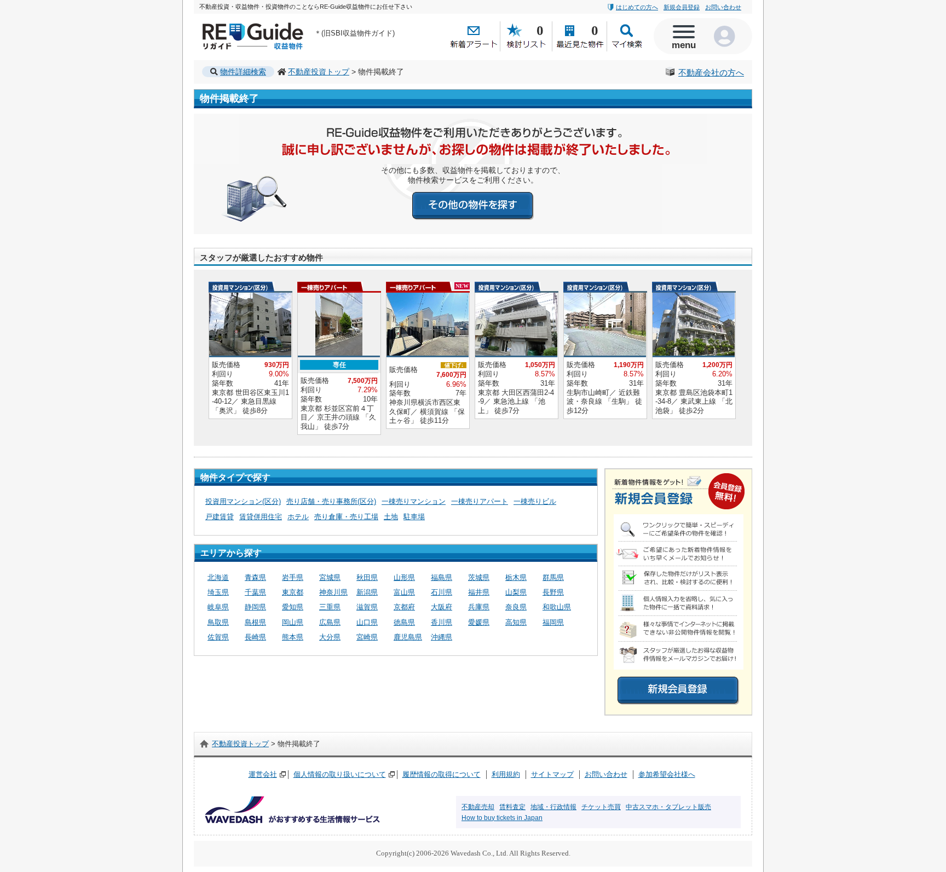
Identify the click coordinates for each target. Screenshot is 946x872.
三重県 (330, 607)
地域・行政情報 (553, 807)
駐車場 (414, 517)
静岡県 (255, 607)
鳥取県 (218, 622)
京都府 (404, 607)
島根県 (255, 622)
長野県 (553, 592)
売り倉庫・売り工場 (346, 517)
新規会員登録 (682, 7)
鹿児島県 (408, 637)
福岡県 (553, 622)
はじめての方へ (637, 7)
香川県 (441, 622)
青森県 (255, 577)
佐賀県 (218, 637)
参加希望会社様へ (666, 774)
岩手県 (292, 577)
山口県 (367, 622)
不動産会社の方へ (711, 72)
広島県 (330, 622)
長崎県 (255, 637)
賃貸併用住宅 (260, 517)
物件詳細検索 (243, 71)
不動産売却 (478, 807)
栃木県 (516, 577)
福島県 (441, 577)
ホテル (298, 517)
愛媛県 (478, 622)
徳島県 (404, 622)
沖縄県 (441, 637)
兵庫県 (478, 607)
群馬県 (553, 577)
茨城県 (478, 577)
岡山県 (292, 622)
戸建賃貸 (219, 517)
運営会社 (263, 774)
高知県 (516, 622)
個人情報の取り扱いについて (339, 774)
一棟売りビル (535, 501)
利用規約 (506, 774)
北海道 (218, 577)
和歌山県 (557, 607)
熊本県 (292, 637)
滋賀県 (367, 607)
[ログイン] (727, 36)
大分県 (330, 637)
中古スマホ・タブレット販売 (668, 807)
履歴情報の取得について (441, 774)
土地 (391, 517)
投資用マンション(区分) (243, 501)
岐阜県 (218, 607)
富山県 (404, 592)
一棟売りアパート (479, 501)
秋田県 (367, 577)
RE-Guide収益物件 (232, 25)
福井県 (478, 592)
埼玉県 (218, 592)
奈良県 (516, 607)
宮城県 (330, 577)
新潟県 (367, 592)
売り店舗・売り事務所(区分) (331, 501)
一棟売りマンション (414, 501)
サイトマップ (552, 774)
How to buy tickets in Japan (502, 818)
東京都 (292, 592)
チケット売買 (601, 807)
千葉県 (255, 592)
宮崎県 (367, 637)
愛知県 (292, 607)
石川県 (441, 592)
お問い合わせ (723, 7)
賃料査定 (512, 807)
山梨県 (516, 592)
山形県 (404, 577)
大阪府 (441, 607)
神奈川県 (333, 592)
